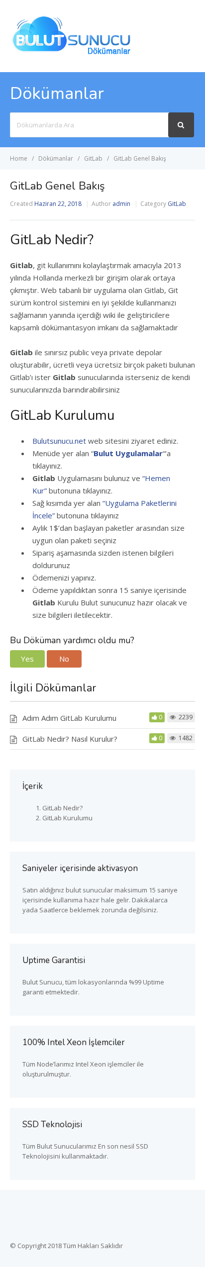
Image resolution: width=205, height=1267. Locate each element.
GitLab (177, 203)
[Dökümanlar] (72, 53)
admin (121, 203)
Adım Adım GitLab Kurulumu (69, 718)
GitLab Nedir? (62, 807)
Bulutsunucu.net (59, 441)
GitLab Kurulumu (67, 817)
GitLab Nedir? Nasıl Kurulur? (69, 739)
